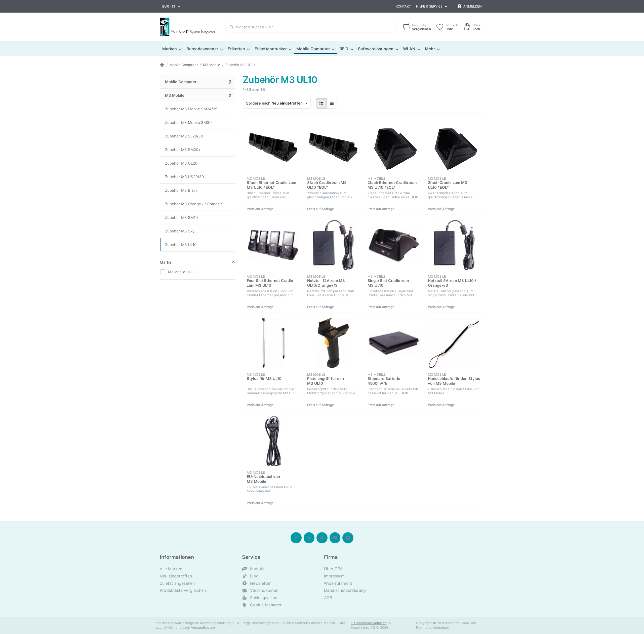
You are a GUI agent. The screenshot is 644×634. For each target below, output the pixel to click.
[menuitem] (172, 49)
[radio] (321, 103)
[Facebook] (296, 537)
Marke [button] (166, 262)
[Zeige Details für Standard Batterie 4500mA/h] (394, 343)
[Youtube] (335, 537)
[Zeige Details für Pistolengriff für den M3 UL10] (333, 343)
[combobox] (171, 6)
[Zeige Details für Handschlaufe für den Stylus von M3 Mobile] (454, 343)
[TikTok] (322, 537)
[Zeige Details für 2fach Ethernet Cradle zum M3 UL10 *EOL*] (394, 147)
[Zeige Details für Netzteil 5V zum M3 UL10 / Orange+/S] (454, 245)
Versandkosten (203, 627)
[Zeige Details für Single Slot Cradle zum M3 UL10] (394, 245)
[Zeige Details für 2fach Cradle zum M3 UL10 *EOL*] (454, 147)
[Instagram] (309, 537)
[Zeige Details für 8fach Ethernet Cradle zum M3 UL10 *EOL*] (273, 147)
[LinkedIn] (347, 537)
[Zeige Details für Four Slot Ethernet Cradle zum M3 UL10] (273, 245)
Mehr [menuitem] (430, 48)
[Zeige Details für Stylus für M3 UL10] (273, 343)
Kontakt (403, 6)
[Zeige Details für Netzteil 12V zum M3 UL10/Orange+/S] (333, 245)
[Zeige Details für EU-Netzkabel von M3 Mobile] (273, 441)
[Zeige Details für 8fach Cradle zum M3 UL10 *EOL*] (333, 147)
